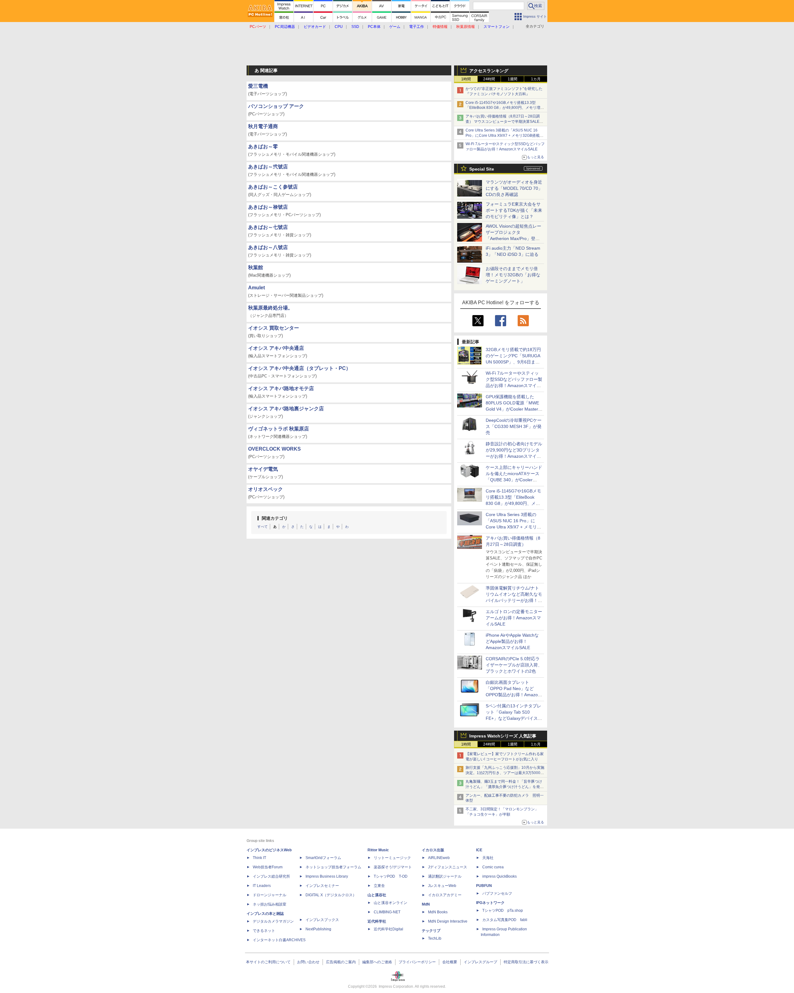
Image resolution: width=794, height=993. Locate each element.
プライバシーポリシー (417, 962)
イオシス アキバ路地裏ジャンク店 (286, 408)
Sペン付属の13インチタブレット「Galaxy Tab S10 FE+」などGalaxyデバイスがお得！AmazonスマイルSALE (514, 718)
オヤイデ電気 (263, 469)
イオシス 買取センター (273, 328)
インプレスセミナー (322, 886)
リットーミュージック (392, 858)
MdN (426, 904)
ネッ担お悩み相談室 (269, 904)
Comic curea (493, 867)
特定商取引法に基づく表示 (526, 962)
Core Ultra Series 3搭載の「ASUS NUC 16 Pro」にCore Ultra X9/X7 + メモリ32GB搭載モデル (504, 135)
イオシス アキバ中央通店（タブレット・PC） (299, 368)
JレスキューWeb (442, 886)
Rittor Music (378, 850)
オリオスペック (265, 489)
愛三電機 (258, 86)
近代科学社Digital (388, 929)
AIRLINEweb (439, 858)
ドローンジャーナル (269, 895)
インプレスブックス (322, 920)
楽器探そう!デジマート (393, 867)
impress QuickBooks (499, 876)
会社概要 (449, 962)
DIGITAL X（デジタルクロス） (331, 895)
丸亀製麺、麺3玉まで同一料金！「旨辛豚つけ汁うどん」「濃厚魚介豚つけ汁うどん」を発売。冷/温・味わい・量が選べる (504, 786)
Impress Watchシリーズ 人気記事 (502, 735)
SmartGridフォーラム (323, 858)
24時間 (489, 79)
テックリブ (431, 930)
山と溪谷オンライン (390, 903)
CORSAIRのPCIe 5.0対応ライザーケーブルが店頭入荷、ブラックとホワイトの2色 (514, 665)
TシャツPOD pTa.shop (502, 910)
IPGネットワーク (490, 903)
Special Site (481, 169)
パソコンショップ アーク (276, 106)
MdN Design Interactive (447, 921)
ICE (479, 850)
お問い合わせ (308, 962)
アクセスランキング (488, 70)
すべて (262, 526)
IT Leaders (262, 886)
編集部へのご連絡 (377, 962)
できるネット (264, 930)
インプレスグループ (480, 962)
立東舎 (379, 886)
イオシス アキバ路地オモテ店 (281, 388)
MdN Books (438, 912)
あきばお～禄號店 (268, 207)
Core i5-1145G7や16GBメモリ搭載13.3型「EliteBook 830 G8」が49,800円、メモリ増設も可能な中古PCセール (505, 107)
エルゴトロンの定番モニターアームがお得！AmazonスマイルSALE (514, 617)
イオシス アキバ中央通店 (276, 348)
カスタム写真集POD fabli (504, 920)
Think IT (259, 858)
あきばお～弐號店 (268, 166)
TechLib (434, 938)
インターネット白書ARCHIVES (279, 940)
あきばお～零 (263, 146)
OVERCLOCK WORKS (274, 449)
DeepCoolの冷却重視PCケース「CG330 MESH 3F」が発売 (514, 426)
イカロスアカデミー (445, 895)
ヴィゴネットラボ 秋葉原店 (278, 428)
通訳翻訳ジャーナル (445, 876)
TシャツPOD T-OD (391, 876)
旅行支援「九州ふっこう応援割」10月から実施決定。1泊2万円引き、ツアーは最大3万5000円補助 (505, 772)
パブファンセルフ (497, 893)
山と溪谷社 (377, 895)
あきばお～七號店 (268, 227)
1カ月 (536, 79)
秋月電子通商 (263, 126)
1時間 (466, 79)
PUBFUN (484, 886)
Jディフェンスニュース (447, 867)
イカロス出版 (433, 850)
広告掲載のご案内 (341, 962)
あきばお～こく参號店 (273, 186)
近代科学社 (377, 921)
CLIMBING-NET (387, 912)
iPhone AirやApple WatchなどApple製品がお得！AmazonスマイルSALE (512, 641)
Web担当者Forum (268, 867)
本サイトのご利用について (268, 962)
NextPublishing (318, 929)
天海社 (487, 858)
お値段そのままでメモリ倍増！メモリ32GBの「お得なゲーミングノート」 (513, 274)
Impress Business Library (327, 876)
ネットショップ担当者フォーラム (333, 867)
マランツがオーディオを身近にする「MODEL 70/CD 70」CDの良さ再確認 (514, 188)
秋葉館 (255, 267)
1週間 (512, 79)
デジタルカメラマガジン (273, 921)
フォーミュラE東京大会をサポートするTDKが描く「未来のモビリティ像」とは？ (514, 210)
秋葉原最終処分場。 (270, 307)
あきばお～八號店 (268, 247)
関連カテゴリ (275, 518)
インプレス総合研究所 (271, 876)
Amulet (256, 287)
